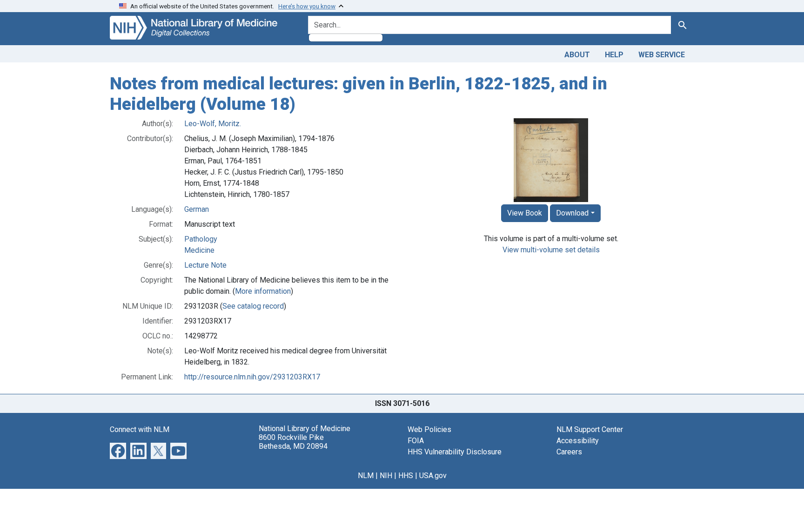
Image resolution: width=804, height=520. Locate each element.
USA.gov (433, 475)
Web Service (661, 54)
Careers (569, 451)
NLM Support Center (589, 429)
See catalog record (253, 306)
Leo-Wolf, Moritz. (212, 123)
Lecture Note (205, 265)
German (196, 209)
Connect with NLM (139, 429)
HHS (405, 475)
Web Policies (429, 429)
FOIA (416, 440)
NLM (366, 475)
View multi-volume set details (551, 249)
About (577, 54)
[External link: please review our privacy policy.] (118, 450)
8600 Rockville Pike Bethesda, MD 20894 (293, 442)
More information (263, 291)
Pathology (200, 239)
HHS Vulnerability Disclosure (455, 451)
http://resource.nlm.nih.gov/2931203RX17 (252, 376)
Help (614, 54)
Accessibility (577, 440)
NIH (386, 475)
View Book (524, 213)
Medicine (199, 250)
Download (572, 213)
